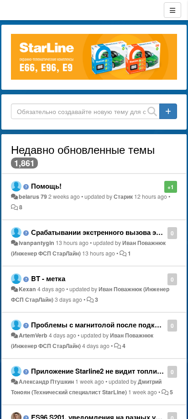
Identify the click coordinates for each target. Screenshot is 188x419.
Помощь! (46, 186)
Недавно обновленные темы (83, 149)
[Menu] (172, 10)
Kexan (27, 289)
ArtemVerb (33, 335)
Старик (123, 196)
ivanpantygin (36, 243)
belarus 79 (33, 196)
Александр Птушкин (46, 381)
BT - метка (48, 278)
